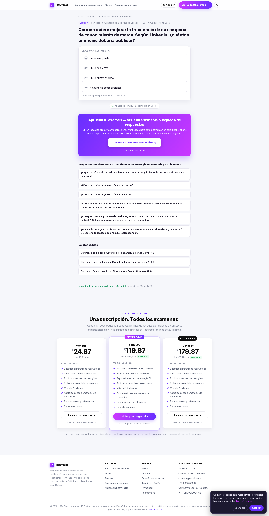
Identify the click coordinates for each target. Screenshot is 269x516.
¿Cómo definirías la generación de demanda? (107, 194)
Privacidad (147, 488)
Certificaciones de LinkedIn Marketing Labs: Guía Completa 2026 (117, 262)
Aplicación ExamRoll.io (116, 488)
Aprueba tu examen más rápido (135, 142)
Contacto (146, 473)
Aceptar (256, 508)
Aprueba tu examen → (195, 4)
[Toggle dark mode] (216, 5)
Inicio (81, 16)
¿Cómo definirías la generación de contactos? (107, 185)
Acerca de (147, 468)
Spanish (170, 5)
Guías (108, 5)
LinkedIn (90, 16)
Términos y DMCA (151, 483)
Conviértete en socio (153, 478)
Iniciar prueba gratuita (81, 415)
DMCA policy (155, 509)
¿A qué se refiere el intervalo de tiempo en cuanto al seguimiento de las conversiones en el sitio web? (132, 174)
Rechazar (240, 508)
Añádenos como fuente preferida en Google (136, 106)
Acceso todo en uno (126, 5)
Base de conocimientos (87, 5)
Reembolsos (148, 492)
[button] (81, 383)
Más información (244, 501)
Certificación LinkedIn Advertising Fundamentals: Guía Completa (117, 252)
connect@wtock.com (189, 478)
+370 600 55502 (187, 483)
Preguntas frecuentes (116, 483)
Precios (109, 478)
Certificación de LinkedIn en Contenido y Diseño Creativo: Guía (116, 271)
